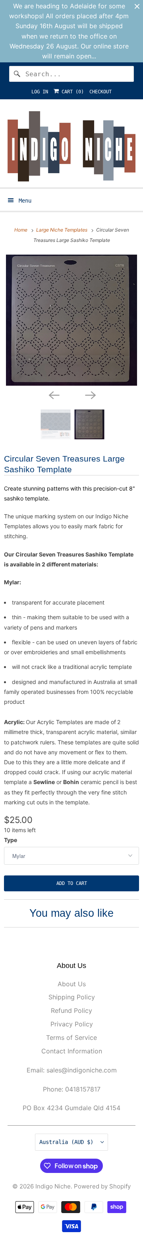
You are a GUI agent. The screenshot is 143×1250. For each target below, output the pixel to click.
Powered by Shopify (102, 1186)
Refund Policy (71, 1010)
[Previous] (53, 394)
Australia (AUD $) (68, 1142)
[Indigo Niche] (71, 146)
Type (10, 840)
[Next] (90, 394)
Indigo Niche (53, 1186)
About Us (72, 984)
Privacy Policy (71, 1024)
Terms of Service (71, 1037)
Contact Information (71, 1051)
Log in (39, 92)
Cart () (71, 92)
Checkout (100, 92)
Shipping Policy (71, 997)
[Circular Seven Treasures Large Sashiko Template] (71, 320)
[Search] (17, 74)
